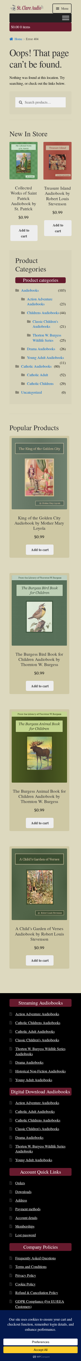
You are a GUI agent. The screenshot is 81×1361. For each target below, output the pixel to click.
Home (18, 39)
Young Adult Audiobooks (45, 357)
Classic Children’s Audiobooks (37, 1040)
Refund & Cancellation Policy (36, 1292)
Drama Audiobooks (41, 348)
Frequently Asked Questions (35, 1258)
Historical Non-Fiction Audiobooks (40, 1071)
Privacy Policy (25, 1275)
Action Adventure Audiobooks (39, 301)
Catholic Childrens (40, 383)
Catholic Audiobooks (36, 366)
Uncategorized (31, 392)
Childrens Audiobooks (43, 312)
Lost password (25, 1235)
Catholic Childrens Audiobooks (37, 1022)
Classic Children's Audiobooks (45, 324)
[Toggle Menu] (65, 18)
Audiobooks (30, 290)
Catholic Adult (37, 374)
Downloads (23, 1191)
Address (21, 1200)
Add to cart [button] (24, 233)
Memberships (24, 1226)
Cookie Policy (25, 1284)
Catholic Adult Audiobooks (35, 1031)
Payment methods (27, 1209)
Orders (20, 1183)
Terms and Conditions (31, 1266)
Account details (26, 1217)
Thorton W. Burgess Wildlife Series (47, 338)
